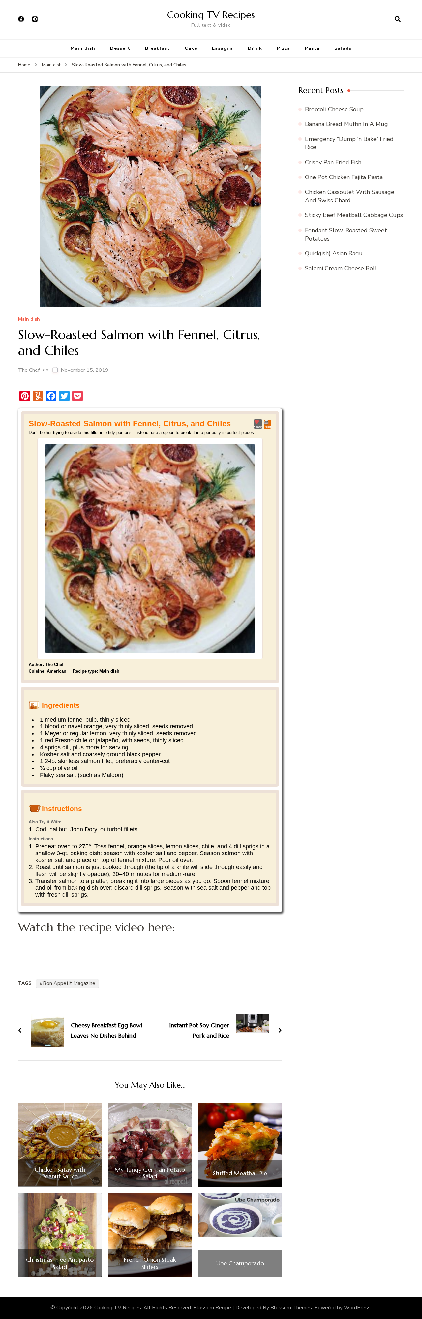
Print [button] (267, 427)
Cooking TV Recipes (211, 15)
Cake (191, 48)
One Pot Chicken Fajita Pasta (344, 177)
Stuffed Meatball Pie (240, 1173)
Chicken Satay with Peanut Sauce (60, 1173)
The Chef (29, 370)
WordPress (357, 1307)
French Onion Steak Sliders (150, 1263)
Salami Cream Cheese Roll (341, 268)
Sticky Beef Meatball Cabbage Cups (354, 215)
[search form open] (397, 19)
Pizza (283, 48)
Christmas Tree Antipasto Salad (60, 1263)
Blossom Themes (291, 1307)
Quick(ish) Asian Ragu (334, 253)
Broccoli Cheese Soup (334, 109)
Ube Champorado (240, 1263)
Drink (255, 48)
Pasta (312, 48)
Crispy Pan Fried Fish (333, 162)
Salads (342, 48)
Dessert (120, 48)
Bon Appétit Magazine (69, 983)
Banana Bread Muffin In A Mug (346, 124)
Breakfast (157, 48)
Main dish (83, 48)
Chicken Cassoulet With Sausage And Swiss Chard (349, 196)
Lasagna (222, 48)
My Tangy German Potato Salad (150, 1173)
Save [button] (258, 427)
